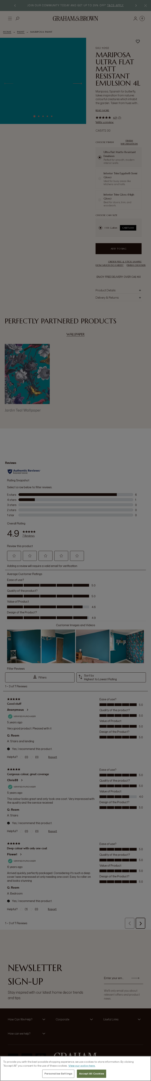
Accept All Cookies (91, 1073)
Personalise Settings (58, 1073)
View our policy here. (81, 1065)
